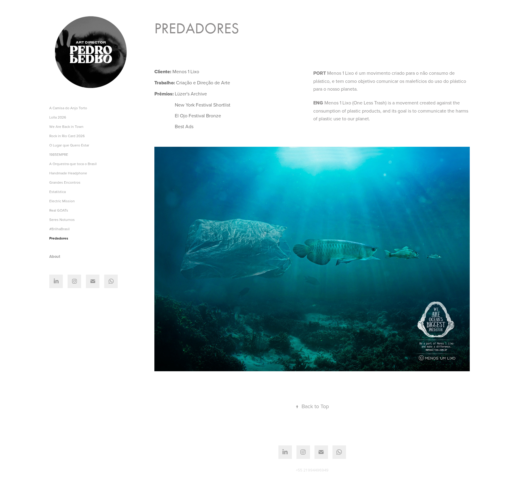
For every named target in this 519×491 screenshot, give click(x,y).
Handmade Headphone (68, 173)
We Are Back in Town (66, 126)
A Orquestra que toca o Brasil (73, 163)
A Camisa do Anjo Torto (68, 107)
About (54, 256)
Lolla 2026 (57, 117)
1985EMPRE (58, 154)
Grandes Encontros (64, 182)
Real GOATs (58, 210)
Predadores (58, 238)
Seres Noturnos (62, 219)
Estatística (57, 191)
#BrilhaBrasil (59, 228)
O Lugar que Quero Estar (69, 145)
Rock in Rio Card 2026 (67, 135)
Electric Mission (62, 200)
